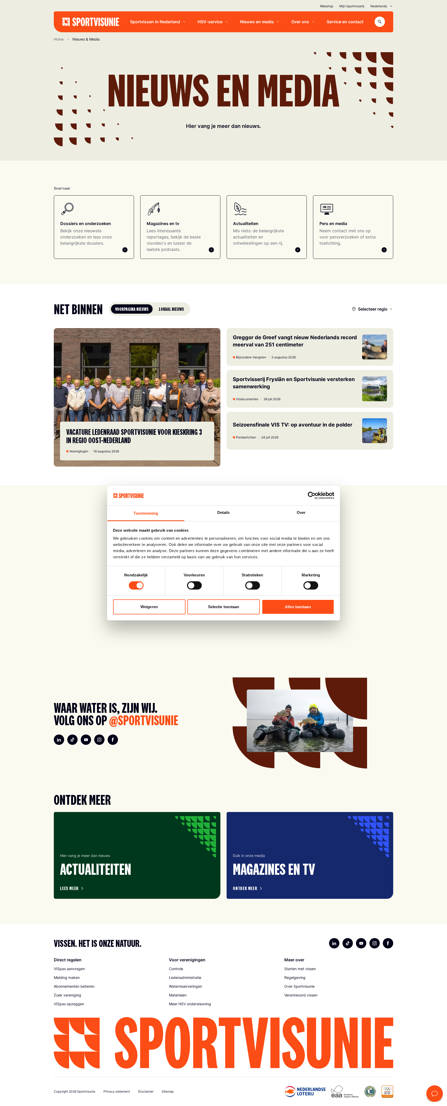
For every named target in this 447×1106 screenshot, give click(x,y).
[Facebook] (113, 739)
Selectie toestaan (223, 607)
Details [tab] (223, 512)
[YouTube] (86, 739)
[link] (108, 969)
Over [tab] (301, 512)
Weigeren (149, 607)
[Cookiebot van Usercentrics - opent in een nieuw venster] (311, 495)
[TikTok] (72, 739)
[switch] (194, 585)
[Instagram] (99, 739)
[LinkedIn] (59, 739)
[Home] (90, 22)
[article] (137, 855)
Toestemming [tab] (145, 513)
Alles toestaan (298, 607)
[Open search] (380, 22)
